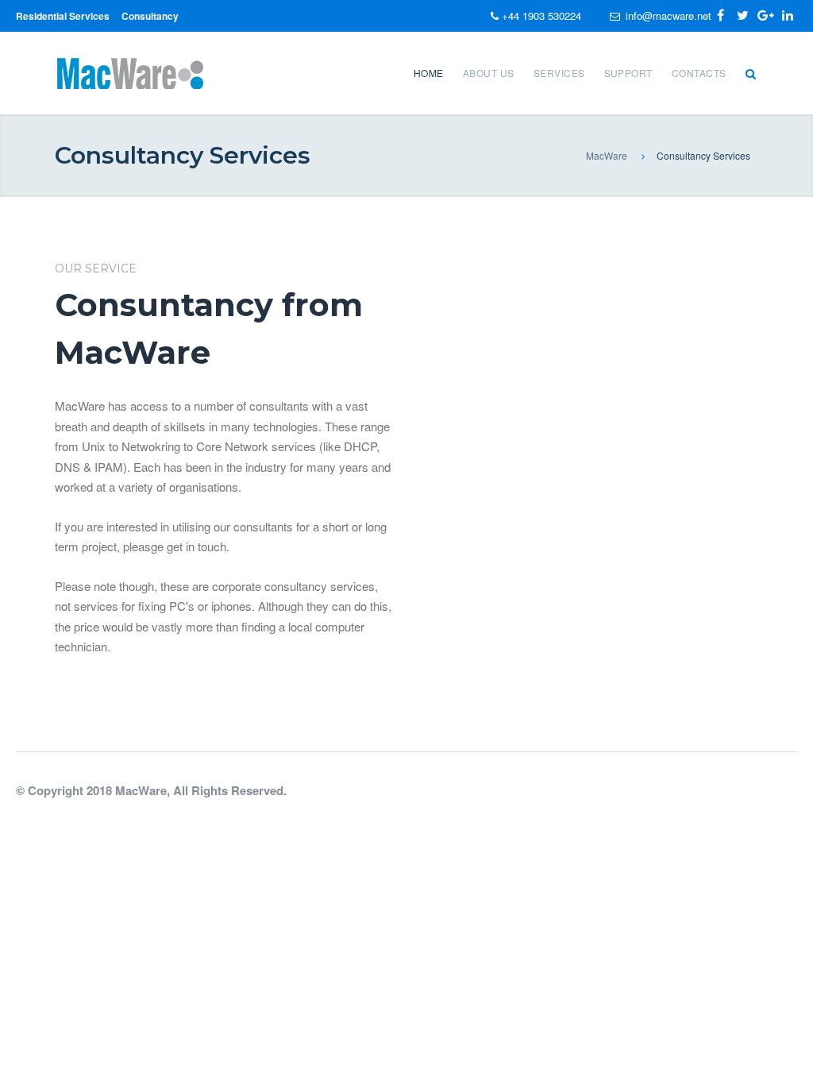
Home (429, 72)
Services (559, 72)
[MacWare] (130, 71)
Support (628, 72)
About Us (488, 72)
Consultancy (150, 16)
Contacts (699, 72)
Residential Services (63, 16)
